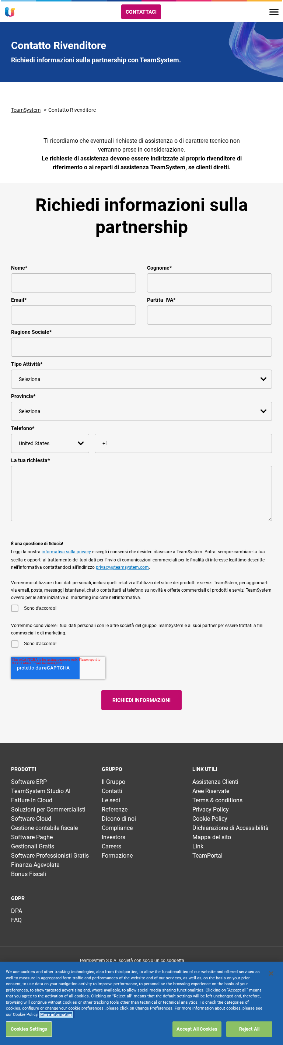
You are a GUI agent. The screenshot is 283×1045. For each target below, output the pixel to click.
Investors (113, 837)
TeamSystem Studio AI (40, 791)
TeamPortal (207, 855)
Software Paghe (32, 837)
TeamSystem (26, 110)
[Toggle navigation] (274, 12)
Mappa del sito (211, 837)
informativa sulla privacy (66, 551)
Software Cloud (31, 818)
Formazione (117, 855)
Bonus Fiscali (28, 874)
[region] (141, 1003)
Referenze (114, 809)
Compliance (117, 827)
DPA (16, 910)
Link (197, 846)
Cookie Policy (209, 818)
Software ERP (29, 781)
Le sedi (111, 800)
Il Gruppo (113, 781)
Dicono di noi (119, 818)
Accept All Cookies (197, 1029)
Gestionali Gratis (32, 846)
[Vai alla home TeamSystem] (9, 12)
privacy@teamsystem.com (122, 567)
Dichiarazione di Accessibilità (230, 827)
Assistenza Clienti (215, 781)
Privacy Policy (210, 809)
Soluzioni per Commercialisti (48, 809)
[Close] (271, 973)
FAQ (16, 920)
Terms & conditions (217, 800)
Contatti (112, 791)
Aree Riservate (210, 791)
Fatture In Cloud (31, 800)
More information (56, 1014)
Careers (111, 846)
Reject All (249, 1029)
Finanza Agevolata (35, 864)
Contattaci (141, 12)
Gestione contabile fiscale (44, 827)
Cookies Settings (29, 1029)
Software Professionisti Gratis (50, 855)
